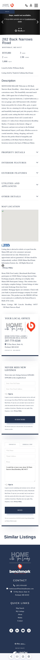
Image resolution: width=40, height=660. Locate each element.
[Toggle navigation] (36, 5)
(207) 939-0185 (26, 5)
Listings (10, 304)
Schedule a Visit (27, 444)
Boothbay (28, 304)
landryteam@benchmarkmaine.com (21, 588)
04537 (35, 304)
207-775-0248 (12, 340)
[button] (3, 22)
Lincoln (21, 304)
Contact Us (8, 350)
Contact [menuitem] (20, 621)
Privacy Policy (8, 268)
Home (4, 304)
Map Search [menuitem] (20, 608)
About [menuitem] (20, 614)
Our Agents (16, 350)
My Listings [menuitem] (20, 611)
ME (15, 304)
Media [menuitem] (20, 617)
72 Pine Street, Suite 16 (21, 593)
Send (20, 510)
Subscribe (20, 419)
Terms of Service (10, 521)
